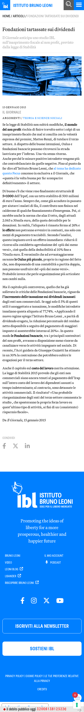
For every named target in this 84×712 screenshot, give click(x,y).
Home (6, 16)
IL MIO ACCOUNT (53, 556)
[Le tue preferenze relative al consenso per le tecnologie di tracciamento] (77, 705)
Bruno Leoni (12, 556)
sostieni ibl (42, 648)
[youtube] (60, 601)
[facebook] (22, 601)
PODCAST (55, 563)
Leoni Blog (12, 569)
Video (8, 563)
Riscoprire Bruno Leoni (19, 583)
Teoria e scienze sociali (42, 118)
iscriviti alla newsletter (42, 626)
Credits (42, 689)
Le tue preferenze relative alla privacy (56, 678)
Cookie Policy (34, 676)
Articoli (19, 16)
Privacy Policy (14, 676)
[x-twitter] (46, 601)
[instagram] (34, 601)
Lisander (11, 576)
